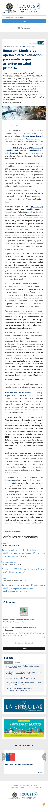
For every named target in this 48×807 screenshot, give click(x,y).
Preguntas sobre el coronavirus (22, 787)
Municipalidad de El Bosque (18, 393)
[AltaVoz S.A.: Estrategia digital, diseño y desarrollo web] (43, 804)
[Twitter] (42, 43)
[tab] (8, 662)
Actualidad (23, 46)
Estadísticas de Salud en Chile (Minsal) (19, 765)
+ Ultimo (18, 662)
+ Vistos (8, 662)
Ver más (40, 772)
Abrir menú (25, 28)
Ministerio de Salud (15, 153)
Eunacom (31, 46)
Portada (15, 46)
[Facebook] (39, 43)
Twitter (42, 42)
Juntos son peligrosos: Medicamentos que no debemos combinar (22, 667)
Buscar (24, 21)
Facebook (39, 42)
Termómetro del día (8, 562)
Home (16, 785)
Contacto (38, 787)
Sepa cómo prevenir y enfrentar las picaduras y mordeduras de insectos (23, 683)
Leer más (24, 649)
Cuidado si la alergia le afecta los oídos (20, 678)
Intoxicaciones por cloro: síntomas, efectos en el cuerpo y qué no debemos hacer (23, 673)
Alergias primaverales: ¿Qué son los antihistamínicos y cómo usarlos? (19, 689)
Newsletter (33, 785)
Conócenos (24, 785)
